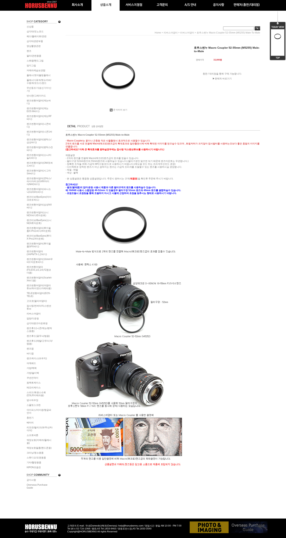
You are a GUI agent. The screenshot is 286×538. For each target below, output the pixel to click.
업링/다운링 (33, 318)
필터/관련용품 (34, 55)
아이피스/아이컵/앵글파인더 (39, 411)
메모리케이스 (34, 387)
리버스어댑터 (34, 313)
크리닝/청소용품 (35, 452)
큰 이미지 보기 (120, 110)
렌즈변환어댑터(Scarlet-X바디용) (39, 279)
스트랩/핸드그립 (35, 60)
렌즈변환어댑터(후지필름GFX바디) (39, 245)
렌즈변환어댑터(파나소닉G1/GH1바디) (39, 190)
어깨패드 (31, 363)
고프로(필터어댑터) (37, 301)
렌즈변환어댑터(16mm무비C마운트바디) (40, 260)
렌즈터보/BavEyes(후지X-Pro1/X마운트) (39, 237)
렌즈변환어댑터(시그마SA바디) (39, 172)
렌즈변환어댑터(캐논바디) (39, 102)
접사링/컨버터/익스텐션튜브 (39, 307)
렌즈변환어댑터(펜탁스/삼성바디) (39, 141)
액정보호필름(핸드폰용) (39, 448)
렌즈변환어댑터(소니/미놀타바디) (39, 156)
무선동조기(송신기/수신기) (39, 89)
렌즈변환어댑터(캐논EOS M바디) (37, 110)
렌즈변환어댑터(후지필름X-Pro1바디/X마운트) (39, 229)
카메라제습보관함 (36, 70)
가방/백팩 (32, 368)
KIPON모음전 (34, 467)
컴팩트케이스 (34, 382)
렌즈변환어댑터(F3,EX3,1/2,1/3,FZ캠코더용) (39, 270)
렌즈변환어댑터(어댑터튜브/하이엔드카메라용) (39, 287)
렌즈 (29, 51)
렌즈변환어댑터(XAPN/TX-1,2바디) (37, 253)
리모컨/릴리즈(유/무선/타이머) (40, 429)
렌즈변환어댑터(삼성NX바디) (39, 206)
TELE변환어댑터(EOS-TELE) (39, 295)
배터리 (30, 422)
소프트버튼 (32, 435)
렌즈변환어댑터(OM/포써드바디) (40, 164)
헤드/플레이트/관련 (36, 36)
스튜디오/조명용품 (36, 457)
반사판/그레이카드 (36, 95)
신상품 (30, 26)
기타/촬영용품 (34, 462)
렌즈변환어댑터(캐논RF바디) (39, 117)
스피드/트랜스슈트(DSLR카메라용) (36, 394)
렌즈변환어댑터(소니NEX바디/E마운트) (37, 214)
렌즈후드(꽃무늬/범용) (38, 336)
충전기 (30, 417)
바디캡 (30, 353)
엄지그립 (31, 65)
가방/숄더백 (33, 373)
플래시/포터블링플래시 (39, 75)
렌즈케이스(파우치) (37, 358)
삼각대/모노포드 (35, 31)
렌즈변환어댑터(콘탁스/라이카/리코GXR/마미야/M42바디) (39, 181)
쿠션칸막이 (32, 378)
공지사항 (31, 480)
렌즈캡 (30, 348)
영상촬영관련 (34, 46)
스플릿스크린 (34, 405)
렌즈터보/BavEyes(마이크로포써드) (39, 198)
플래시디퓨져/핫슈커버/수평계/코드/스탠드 (39, 81)
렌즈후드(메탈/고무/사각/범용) (40, 342)
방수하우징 (32, 400)
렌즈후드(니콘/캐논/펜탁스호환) (39, 330)
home (158, 32)
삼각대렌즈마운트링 (37, 323)
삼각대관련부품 (35, 41)
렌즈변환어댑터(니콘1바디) (39, 133)
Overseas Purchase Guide (37, 486)
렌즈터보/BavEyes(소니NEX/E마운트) (39, 222)
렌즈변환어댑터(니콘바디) (39, 125)
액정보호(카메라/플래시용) (39, 441)
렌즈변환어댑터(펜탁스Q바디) (40, 149)
